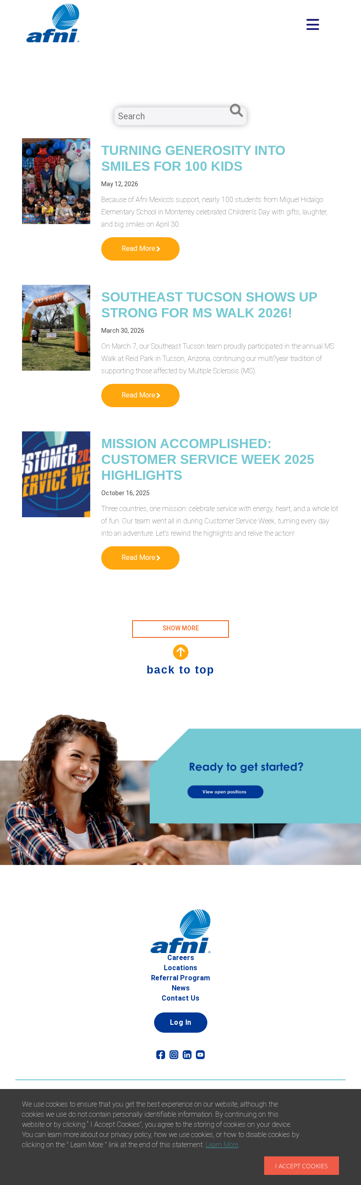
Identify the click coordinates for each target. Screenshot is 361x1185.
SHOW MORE (180, 628)
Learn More (222, 1145)
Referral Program (180, 978)
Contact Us (180, 998)
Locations (180, 968)
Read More (138, 248)
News (181, 988)
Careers (180, 957)
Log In (181, 1022)
